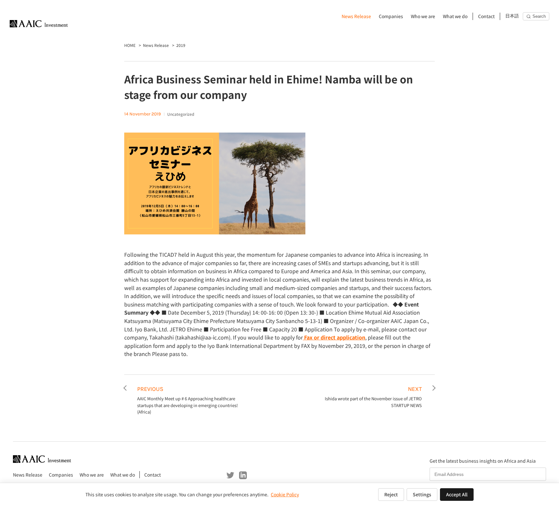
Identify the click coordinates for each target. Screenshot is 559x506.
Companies (391, 16)
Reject (391, 494)
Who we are (423, 16)
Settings (422, 494)
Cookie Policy (285, 494)
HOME (130, 45)
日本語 (512, 16)
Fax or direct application (334, 337)
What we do (455, 16)
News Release (356, 16)
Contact (486, 16)
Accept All (456, 494)
